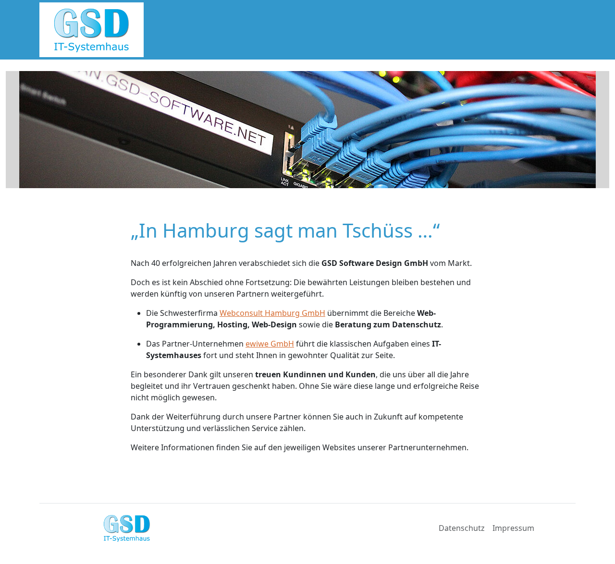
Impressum (513, 528)
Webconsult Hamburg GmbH (272, 313)
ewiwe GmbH (270, 343)
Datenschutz (462, 528)
